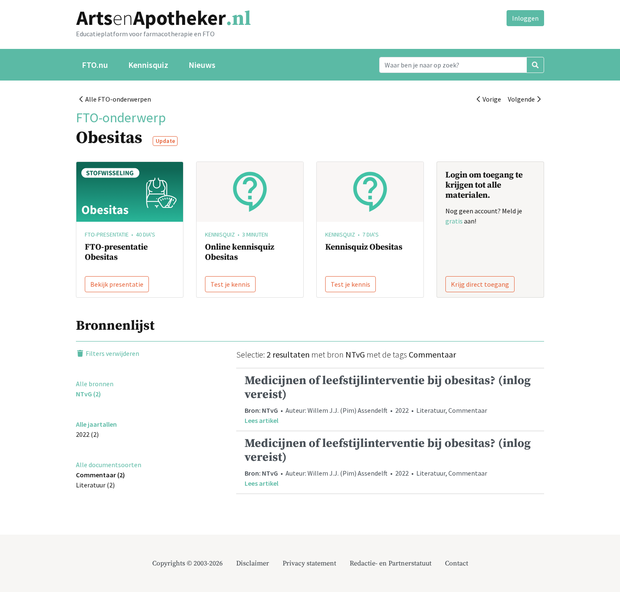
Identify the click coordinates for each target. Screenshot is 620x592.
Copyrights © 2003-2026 (187, 563)
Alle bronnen (94, 383)
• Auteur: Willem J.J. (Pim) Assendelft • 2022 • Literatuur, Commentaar (388, 399)
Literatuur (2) (95, 485)
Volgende (522, 99)
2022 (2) (87, 434)
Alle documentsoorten (108, 464)
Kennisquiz (148, 64)
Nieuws (202, 64)
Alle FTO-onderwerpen (117, 99)
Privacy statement (309, 563)
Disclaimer (252, 563)
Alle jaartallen (96, 424)
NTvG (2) (88, 394)
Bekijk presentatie (116, 284)
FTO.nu (95, 64)
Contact (456, 563)
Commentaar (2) (100, 475)
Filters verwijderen (111, 353)
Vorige (490, 99)
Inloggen (525, 18)
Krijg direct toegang (480, 284)
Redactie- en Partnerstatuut (390, 563)
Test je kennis (230, 284)
